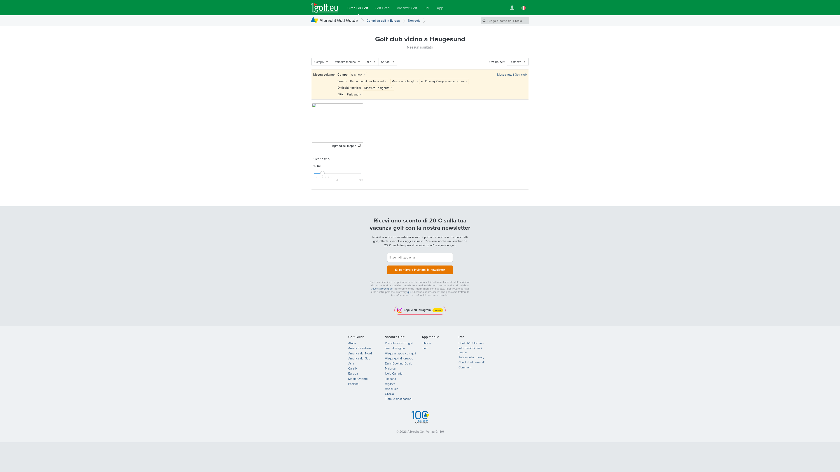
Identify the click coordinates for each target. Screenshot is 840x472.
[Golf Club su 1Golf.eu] (324, 8)
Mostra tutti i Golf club (512, 74)
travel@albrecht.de (382, 288)
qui (409, 292)
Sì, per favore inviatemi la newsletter (420, 269)
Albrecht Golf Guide (339, 20)
